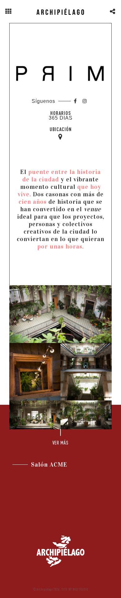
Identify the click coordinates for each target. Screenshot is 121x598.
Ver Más (60, 442)
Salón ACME (49, 464)
